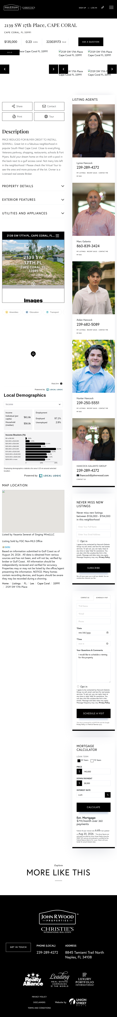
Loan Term (82, 756)
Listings (16, 583)
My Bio (79, 176)
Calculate (93, 807)
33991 (56, 583)
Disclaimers (39, 1002)
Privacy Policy (104, 557)
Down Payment (84, 778)
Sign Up (82, 8)
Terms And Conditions (39, 1007)
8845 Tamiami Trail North (84, 954)
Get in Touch (18, 947)
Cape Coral (43, 583)
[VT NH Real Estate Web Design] (77, 1002)
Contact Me (103, 173)
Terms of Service (93, 724)
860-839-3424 (88, 246)
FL (25, 583)
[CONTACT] (90, 41)
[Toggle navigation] (111, 7)
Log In (94, 8)
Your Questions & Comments (90, 650)
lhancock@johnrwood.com (94, 475)
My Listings (81, 173)
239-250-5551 (88, 402)
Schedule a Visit (102, 598)
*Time (79, 639)
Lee (32, 583)
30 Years (84, 760)
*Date (79, 628)
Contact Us (81, 479)
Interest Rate (83, 790)
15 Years (97, 760)
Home (5, 583)
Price (79, 766)
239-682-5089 (88, 324)
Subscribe (93, 567)
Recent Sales (92, 173)
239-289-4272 (102, 7)
